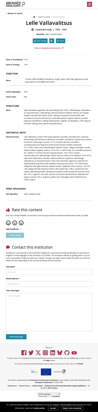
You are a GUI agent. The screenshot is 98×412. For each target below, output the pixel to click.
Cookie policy (39, 408)
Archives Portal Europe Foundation (44, 380)
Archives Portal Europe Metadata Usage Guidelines (65, 386)
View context (41, 41)
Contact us (12, 386)
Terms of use (24, 386)
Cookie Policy (37, 386)
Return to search (14, 13)
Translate (56, 396)
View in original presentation (47, 48)
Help (47, 360)
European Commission (44, 382)
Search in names (44, 17)
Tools (72, 358)
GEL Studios (52, 388)
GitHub (80, 364)
